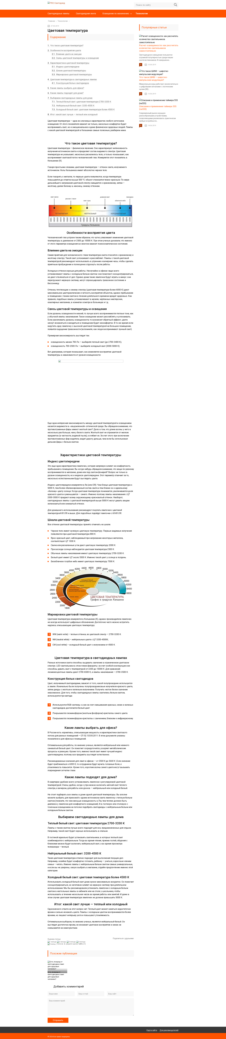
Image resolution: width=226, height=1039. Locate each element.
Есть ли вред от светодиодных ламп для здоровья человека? (56, 975)
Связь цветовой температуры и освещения (75, 58)
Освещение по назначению (115, 13)
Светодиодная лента (86, 13)
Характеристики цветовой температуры (68, 63)
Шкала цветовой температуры (69, 70)
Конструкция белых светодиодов (70, 83)
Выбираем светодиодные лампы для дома (70, 98)
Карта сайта (152, 1030)
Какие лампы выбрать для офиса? (66, 88)
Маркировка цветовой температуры (72, 74)
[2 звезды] (62, 942)
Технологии (142, 13)
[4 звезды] (81, 942)
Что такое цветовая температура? (65, 45)
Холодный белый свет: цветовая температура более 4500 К (83, 109)
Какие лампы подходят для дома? (66, 93)
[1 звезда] (52, 942)
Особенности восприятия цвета (64, 50)
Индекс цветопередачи (65, 66)
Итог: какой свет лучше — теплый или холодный (72, 114)
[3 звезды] (71, 942)
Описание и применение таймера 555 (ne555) (157, 107)
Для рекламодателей (169, 1030)
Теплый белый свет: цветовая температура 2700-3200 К (81, 101)
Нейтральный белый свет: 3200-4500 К (73, 105)
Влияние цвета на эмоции (66, 54)
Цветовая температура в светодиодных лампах (72, 79)
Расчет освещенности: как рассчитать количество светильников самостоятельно (158, 48)
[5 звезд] (52, 944)
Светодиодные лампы (58, 13)
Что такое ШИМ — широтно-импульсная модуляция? (153, 78)
